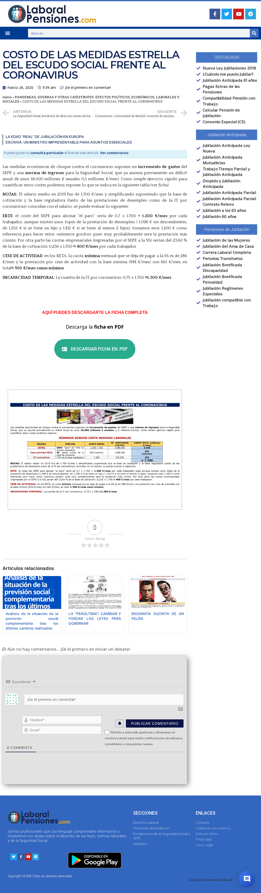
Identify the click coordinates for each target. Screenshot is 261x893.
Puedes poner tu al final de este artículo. (66, 152)
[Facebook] (215, 14)
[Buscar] (254, 33)
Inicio (7, 97)
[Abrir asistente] (247, 879)
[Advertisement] (226, 355)
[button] (7, 33)
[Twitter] (226, 14)
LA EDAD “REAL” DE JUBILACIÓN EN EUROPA (45, 137)
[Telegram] (250, 14)
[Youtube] (238, 14)
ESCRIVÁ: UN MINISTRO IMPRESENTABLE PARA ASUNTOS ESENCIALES (69, 142)
